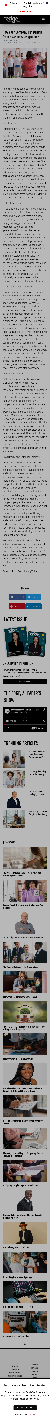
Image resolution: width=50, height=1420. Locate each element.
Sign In (32, 1414)
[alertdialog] (25, 7)
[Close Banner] (47, 3)
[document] (25, 710)
